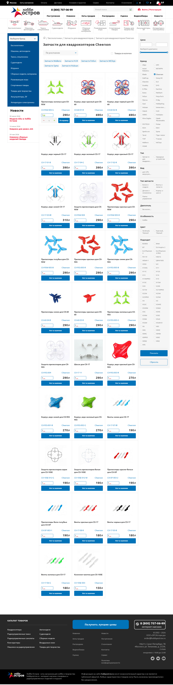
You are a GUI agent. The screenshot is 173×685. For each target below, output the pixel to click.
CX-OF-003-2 (112, 478)
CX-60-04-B (46, 320)
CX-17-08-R (79, 530)
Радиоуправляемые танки (19, 634)
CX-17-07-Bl (112, 425)
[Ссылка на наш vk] (158, 658)
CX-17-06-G (46, 583)
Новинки (70, 16)
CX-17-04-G (79, 162)
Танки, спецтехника (43, 29)
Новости (158, 16)
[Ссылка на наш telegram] (152, 658)
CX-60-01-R (79, 110)
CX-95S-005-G (113, 320)
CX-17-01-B (46, 162)
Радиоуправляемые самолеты (20, 638)
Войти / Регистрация (151, 9)
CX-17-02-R (112, 162)
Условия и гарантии (77, 2)
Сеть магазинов (27, 2)
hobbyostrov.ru (107, 674)
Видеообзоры (141, 16)
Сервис (96, 2)
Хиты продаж (88, 16)
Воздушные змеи (47, 642)
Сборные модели (47, 638)
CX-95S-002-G (80, 425)
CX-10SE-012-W (80, 478)
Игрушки (72, 28)
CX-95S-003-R (113, 372)
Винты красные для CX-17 (86, 522)
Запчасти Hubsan (70, 65)
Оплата (44, 2)
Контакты (110, 2)
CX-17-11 (78, 372)
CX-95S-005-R (80, 267)
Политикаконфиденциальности (108, 661)
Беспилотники (14, 28)
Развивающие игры (100, 29)
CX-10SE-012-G (47, 478)
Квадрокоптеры (14, 629)
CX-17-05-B (112, 530)
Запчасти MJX (71, 61)
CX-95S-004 (46, 372)
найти (130, 9)
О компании (127, 2)
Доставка (58, 2)
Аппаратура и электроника (158, 29)
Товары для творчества (129, 29)
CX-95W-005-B (47, 267)
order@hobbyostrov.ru (155, 638)
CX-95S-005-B (113, 267)
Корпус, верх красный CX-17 (120, 154)
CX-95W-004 (79, 215)
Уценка (124, 16)
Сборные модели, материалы (86, 29)
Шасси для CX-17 (82, 364)
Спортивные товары (114, 29)
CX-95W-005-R (113, 215)
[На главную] (25, 12)
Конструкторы (13, 642)
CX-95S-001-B (47, 425)
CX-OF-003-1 (46, 530)
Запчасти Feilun (88, 61)
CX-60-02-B (112, 110)
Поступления (53, 16)
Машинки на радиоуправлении (21, 647)
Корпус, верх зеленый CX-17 (87, 154)
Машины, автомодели (29, 29)
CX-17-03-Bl (46, 215)
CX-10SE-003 (79, 583)
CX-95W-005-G (47, 110)
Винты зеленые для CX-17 (53, 574)
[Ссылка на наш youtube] (164, 658)
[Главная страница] (44, 38)
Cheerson (66, 110)
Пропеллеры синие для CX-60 (55, 312)
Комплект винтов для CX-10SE (88, 574)
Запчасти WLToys (107, 61)
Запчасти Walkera (52, 61)
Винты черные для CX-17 (118, 522)
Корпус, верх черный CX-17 (53, 154)
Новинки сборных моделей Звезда (19, 138)
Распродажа (108, 16)
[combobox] (23, 38)
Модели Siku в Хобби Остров (20, 120)
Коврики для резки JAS (21, 129)
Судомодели (57, 28)
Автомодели (44, 629)
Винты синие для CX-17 (118, 417)
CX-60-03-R (79, 320)
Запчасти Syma (51, 65)
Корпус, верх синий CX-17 (53, 206)
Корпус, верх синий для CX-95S (55, 417)
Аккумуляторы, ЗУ (143, 29)
